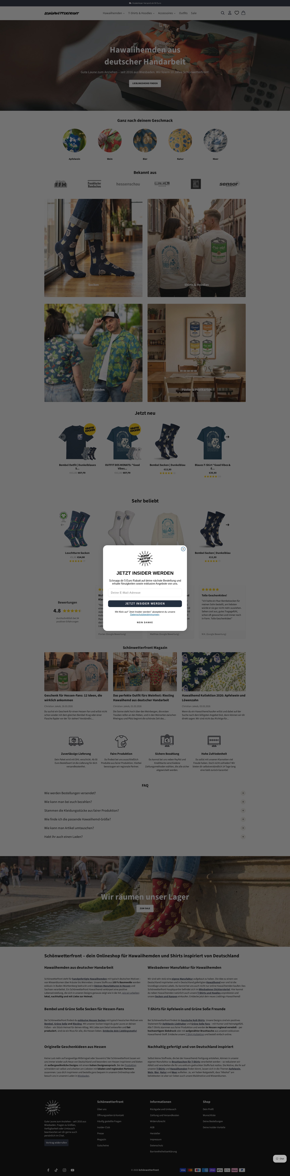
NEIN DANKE (145, 622)
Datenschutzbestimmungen (144, 614)
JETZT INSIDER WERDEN (145, 603)
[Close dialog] (183, 549)
